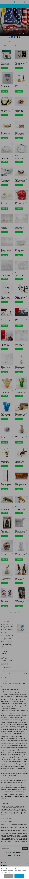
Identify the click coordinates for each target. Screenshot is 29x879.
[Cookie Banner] (14, 872)
